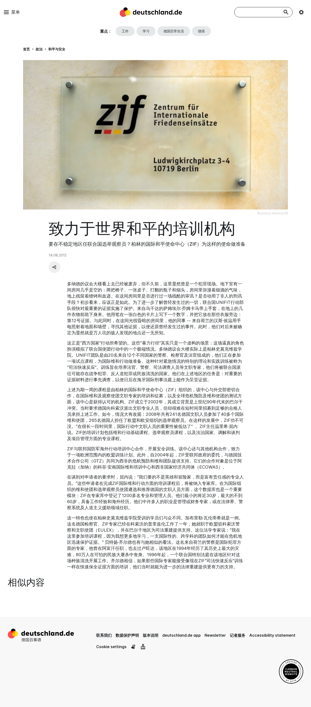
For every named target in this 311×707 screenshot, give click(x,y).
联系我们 (104, 635)
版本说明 (150, 635)
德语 (201, 31)
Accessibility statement (272, 635)
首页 (26, 49)
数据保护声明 (127, 635)
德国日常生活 (174, 31)
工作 (125, 31)
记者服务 (237, 635)
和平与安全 (56, 49)
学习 (146, 31)
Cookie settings (111, 646)
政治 (39, 49)
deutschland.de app (181, 635)
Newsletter (215, 635)
